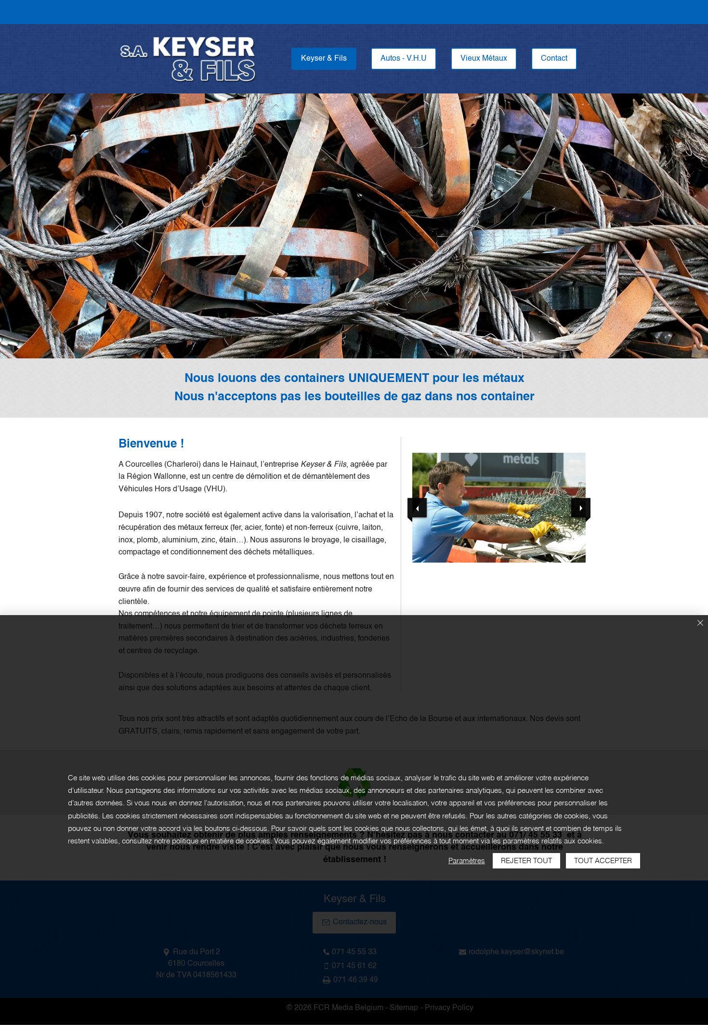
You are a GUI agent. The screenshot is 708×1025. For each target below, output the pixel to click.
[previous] (417, 507)
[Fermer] (700, 623)
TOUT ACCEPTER (603, 860)
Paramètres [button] (466, 860)
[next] (580, 507)
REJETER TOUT (526, 860)
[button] (499, 508)
